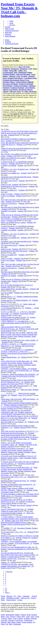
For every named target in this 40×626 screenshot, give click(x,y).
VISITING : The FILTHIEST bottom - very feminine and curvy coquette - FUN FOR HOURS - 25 (19, 369)
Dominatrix (17, 624)
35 (6, 589)
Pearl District (7, 86)
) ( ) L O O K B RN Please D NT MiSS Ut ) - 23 (17, 407)
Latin (28, 616)
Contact (19, 600)
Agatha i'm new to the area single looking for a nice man (20, 148)
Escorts (7, 27)
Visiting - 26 (5, 562)
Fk (34, 622)
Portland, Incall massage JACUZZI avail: (18, 383)
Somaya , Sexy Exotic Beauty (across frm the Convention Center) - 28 (16, 444)
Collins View (22, 71)
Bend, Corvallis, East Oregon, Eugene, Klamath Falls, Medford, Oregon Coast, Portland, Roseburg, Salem (19, 335)
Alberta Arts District (10, 90)
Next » (7, 592)
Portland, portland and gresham (27, 296)
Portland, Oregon (20, 427)
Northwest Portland (26, 84)
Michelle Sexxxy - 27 (8, 296)
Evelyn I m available (8, 196)
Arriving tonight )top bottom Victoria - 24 (15, 317)
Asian (37, 616)
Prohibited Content (13, 598)
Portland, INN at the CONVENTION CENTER (18, 376)
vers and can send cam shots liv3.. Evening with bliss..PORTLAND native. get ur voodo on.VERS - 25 (19, 554)
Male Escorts (9, 29)
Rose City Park (24, 67)
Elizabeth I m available (8, 211)
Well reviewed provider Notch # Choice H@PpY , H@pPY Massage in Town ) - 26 (18, 381)
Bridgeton (6, 69)
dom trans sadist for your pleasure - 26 (14, 422)
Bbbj (10, 624)
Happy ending (16, 622)
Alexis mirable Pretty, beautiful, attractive (15, 289)
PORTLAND (6, 568)
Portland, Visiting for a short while (17, 510)
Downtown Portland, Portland (27, 528)
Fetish (3, 615)
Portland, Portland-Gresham (13, 405)
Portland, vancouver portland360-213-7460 (15, 549)
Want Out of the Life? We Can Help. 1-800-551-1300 (19, 332)
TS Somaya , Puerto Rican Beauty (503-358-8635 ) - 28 (20, 374)
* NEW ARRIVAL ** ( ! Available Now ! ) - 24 (17, 321)
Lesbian (20, 618)
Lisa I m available (7, 293)
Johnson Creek (14, 76)
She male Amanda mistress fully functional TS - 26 (18, 484)
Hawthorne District (26, 90)
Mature (17, 615)
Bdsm (3, 616)
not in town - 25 (6, 475)
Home (3, 596)
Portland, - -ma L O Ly (19, 395)
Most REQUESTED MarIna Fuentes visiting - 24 (17, 522)
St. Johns (25, 91)
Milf (9, 622)
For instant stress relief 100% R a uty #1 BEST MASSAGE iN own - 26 (16, 500)
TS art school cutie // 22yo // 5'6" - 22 (13, 477)
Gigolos (4, 618)
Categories (25, 596)
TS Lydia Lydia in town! (9, 181)
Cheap (18, 616)
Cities (11, 21)
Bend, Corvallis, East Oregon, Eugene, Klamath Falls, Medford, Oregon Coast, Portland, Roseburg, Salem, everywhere (19, 364)
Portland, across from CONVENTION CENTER (16, 413)
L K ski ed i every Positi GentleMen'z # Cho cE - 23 (18, 456)
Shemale (4, 622)
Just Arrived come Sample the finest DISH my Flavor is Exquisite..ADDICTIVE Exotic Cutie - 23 (19, 438)
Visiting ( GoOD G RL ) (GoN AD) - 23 (14, 558)
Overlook (24, 76)
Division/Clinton (9, 82)
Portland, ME (5, 287)
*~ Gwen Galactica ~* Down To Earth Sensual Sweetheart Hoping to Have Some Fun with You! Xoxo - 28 (19, 518)
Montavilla (13, 71)
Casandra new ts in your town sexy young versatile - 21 (19, 340)
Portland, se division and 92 (10, 557)
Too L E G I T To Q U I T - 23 (11, 304)
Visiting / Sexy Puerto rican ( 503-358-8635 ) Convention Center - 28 (16, 411)
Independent (10, 615)
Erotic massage (27, 622)
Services (12, 25)
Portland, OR (11, 156)
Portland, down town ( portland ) (21, 505)
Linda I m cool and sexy (9, 203)
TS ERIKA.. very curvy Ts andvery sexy (15, 169)
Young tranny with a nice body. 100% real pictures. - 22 (19, 399)
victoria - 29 (5, 505)
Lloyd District (30, 88)
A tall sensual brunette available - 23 (13, 513)
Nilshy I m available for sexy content (13, 158)
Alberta (5, 91)
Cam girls (4, 620)
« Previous (8, 572)
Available (27, 618)
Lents (30, 69)
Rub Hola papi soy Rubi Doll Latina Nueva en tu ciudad (20, 207)
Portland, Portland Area (9, 408)
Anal (14, 618)
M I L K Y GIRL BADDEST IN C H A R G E (17, 285)
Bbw (23, 616)
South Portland (21, 82)
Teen (7, 616)
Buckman (32, 91)
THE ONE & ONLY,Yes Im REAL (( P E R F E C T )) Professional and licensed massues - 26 (19, 432)
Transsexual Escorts (11, 30)
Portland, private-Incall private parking (17, 434)
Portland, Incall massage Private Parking (14, 353)
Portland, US (10, 141)
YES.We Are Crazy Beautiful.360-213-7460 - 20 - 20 (19, 547)
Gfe (7, 624)
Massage (8, 34)
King (15, 72)
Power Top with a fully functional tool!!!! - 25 (16, 386)
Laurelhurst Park (30, 78)
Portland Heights (9, 74)
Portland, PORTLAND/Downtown (13, 524)
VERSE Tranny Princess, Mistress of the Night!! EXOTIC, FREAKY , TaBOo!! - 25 (17, 489)
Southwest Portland (20, 86)
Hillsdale (30, 82)
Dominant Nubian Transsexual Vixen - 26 (15, 481)
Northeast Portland (17, 88)
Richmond (15, 69)
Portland (11, 135)
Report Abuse (11, 600)
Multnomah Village (25, 72)
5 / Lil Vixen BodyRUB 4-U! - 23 (12, 308)
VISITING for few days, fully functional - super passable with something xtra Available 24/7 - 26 (17, 565)
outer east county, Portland (29, 389)
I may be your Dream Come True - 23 (13, 509)
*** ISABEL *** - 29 (8, 528)
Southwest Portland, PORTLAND (13, 323)
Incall (29, 615)
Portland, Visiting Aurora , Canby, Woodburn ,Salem (18, 458)
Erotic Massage (10, 36)
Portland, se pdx (33, 422)
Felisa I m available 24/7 (9, 190)
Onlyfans (11, 620)
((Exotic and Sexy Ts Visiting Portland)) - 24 (16, 300)
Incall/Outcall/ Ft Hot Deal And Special (14, 186)
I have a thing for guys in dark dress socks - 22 (16, 361)
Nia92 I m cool (6, 184)
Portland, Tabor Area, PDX (14, 520)
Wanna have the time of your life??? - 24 (14, 448)
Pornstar (34, 618)
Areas (11, 23)
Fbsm (3, 624)
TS (15, 596)
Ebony (10, 618)
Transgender (28, 620)
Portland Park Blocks (15, 78)
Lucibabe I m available (8, 165)
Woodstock (23, 69)
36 (6, 591)
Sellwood (12, 91)
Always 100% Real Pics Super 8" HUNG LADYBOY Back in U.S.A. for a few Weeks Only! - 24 (19, 417)
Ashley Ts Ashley (7, 194)
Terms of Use (25, 598)
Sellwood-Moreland (23, 74)
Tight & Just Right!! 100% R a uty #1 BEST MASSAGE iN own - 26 (16, 328)
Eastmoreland (8, 72)
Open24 (12, 616)
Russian (34, 615)
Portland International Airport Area (16, 80)
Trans (32, 616)
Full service (19, 620)
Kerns (19, 91)
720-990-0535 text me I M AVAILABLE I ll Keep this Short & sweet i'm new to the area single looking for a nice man (19, 133)
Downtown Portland (10, 84)
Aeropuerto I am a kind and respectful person (16, 177)
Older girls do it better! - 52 (10, 389)
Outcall (23, 615)
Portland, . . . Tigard (32, 308)
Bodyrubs (8, 32)
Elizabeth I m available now (10, 173)
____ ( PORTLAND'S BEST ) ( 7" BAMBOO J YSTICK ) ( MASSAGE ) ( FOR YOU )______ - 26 (19, 350)
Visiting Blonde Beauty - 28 (10, 357)
